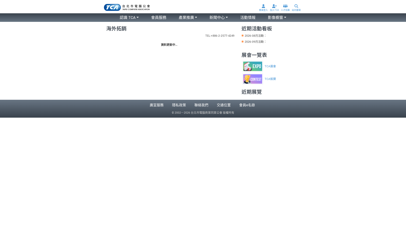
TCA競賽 (270, 79)
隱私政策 (179, 105)
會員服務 (158, 17)
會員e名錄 (247, 105)
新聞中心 (217, 17)
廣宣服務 (157, 105)
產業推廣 (186, 17)
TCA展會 (270, 66)
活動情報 (247, 17)
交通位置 (224, 105)
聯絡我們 (201, 105)
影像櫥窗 (275, 17)
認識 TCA (128, 17)
